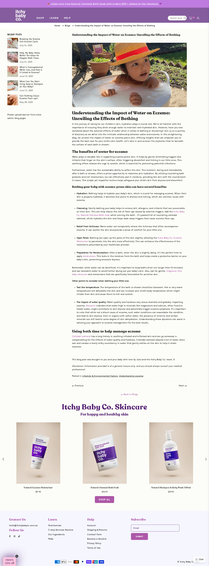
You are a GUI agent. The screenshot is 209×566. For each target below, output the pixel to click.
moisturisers (89, 256)
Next (182, 386)
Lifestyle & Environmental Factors (100, 376)
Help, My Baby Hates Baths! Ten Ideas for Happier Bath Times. (30, 55)
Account (91, 525)
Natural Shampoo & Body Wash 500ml (171, 487)
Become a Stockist (96, 539)
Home (57, 26)
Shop (40, 18)
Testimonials (54, 525)
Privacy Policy (94, 543)
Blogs (67, 26)
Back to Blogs (130, 394)
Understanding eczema (131, 376)
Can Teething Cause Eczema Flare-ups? (29, 97)
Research (90, 306)
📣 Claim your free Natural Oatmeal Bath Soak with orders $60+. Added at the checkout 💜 (104, 3)
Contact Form (94, 534)
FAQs (50, 539)
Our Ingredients (56, 534)
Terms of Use (94, 548)
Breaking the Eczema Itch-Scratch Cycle (30, 40)
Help (67, 18)
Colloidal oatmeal (81, 336)
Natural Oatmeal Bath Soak (105, 487)
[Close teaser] (16, 556)
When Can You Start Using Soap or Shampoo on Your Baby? (31, 84)
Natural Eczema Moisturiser (38, 487)
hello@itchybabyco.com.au (23, 525)
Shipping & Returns (97, 530)
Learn (54, 18)
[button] (9, 561)
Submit (139, 536)
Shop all (104, 499)
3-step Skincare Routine (60, 530)
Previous (79, 386)
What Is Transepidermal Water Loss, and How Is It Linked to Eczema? (31, 69)
